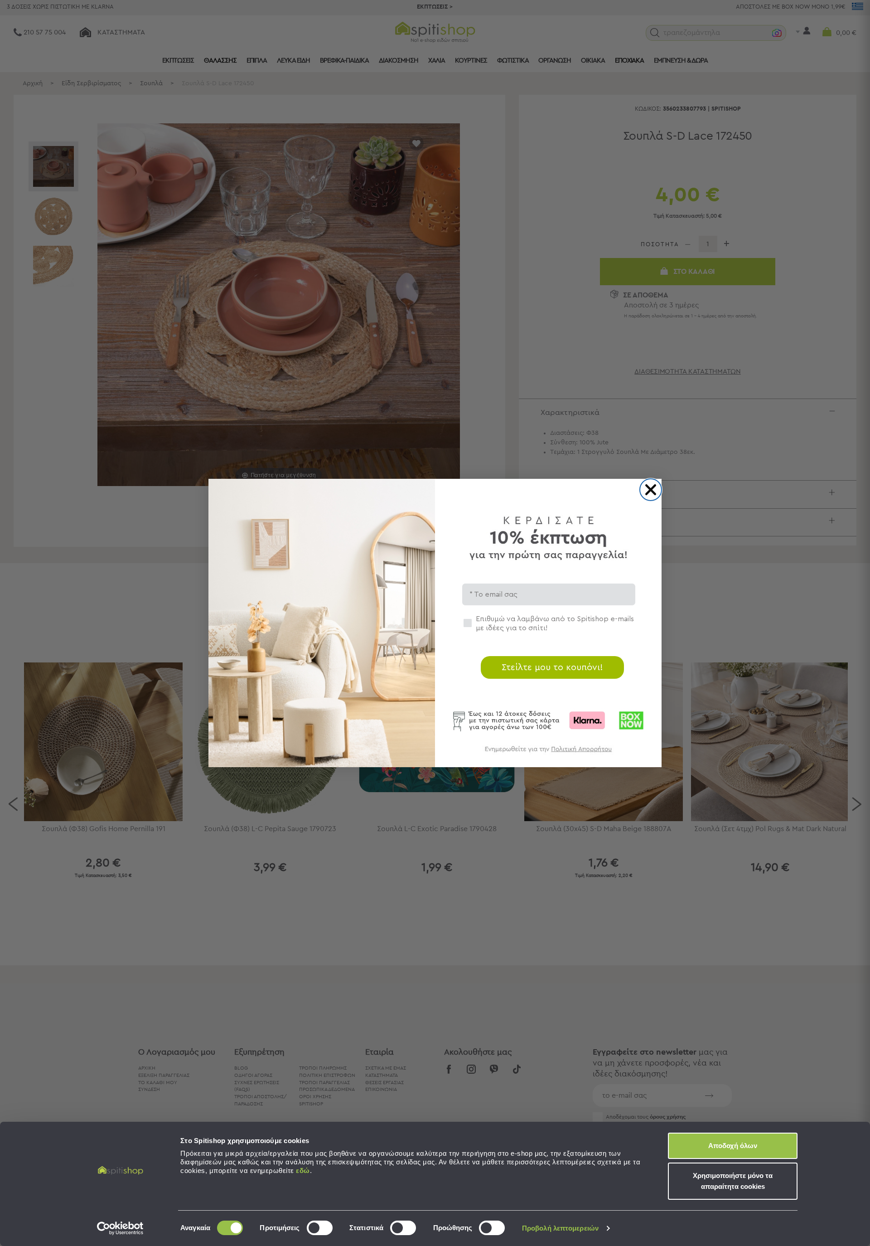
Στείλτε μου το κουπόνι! (552, 667)
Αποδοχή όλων (732, 1145)
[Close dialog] (651, 490)
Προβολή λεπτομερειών (560, 1228)
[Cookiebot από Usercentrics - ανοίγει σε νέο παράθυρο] (120, 1228)
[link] (548, 753)
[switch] (320, 1228)
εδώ (303, 1170)
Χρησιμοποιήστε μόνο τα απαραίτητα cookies (733, 1181)
